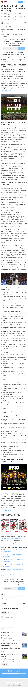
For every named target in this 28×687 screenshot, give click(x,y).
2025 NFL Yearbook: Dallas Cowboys (9, 655)
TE (1, 61)
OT (4, 61)
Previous (5, 603)
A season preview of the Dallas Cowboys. (10, 658)
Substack (8, 685)
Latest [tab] (6, 628)
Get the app (19, 683)
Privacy (14, 680)
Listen (25, 22)
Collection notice (22, 680)
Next (24, 603)
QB (19, 60)
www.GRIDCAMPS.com (7, 510)
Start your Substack (11, 683)
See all (3, 664)
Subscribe (20, 1)
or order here (21, 543)
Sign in (25, 1)
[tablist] (6, 612)
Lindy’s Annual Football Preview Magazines (13, 538)
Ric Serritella (11, 638)
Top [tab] (2, 628)
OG (7, 61)
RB (21, 60)
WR (24, 60)
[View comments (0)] (7, 26)
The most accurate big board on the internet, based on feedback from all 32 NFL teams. (11, 647)
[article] (14, 636)
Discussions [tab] (11, 628)
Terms (17, 680)
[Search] (25, 629)
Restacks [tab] (10, 612)
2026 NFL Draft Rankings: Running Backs (9, 644)
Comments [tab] (4, 612)
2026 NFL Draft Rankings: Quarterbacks (9, 633)
